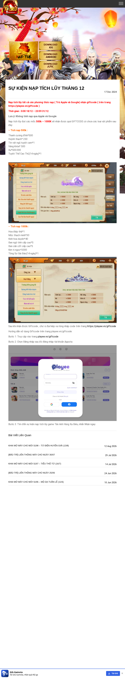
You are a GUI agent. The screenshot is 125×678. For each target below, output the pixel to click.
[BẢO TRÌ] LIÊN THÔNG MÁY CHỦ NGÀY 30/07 (31, 454)
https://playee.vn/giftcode (101, 326)
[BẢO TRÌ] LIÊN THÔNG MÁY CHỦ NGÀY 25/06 (31, 473)
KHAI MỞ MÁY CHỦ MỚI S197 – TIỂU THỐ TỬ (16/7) (34, 463)
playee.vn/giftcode (48, 336)
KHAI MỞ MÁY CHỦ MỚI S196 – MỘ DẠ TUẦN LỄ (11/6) (36, 482)
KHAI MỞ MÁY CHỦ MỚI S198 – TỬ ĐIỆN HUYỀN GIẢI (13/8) (38, 445)
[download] (113, 673)
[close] (122, 673)
